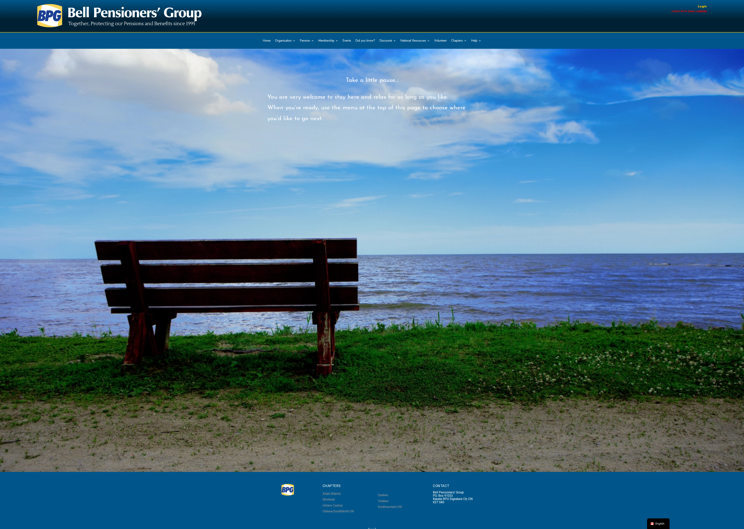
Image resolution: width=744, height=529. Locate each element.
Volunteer (440, 41)
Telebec (383, 501)
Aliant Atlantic (332, 494)
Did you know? (365, 41)
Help (474, 41)
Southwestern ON (390, 507)
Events (347, 41)
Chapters (457, 41)
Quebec (383, 495)
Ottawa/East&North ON (338, 511)
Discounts (385, 41)
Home (267, 41)
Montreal (329, 499)
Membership (326, 41)
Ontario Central (333, 505)
